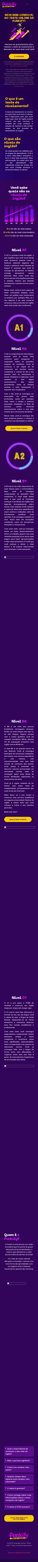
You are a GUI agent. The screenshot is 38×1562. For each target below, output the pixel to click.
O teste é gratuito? (16, 1488)
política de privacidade (19, 66)
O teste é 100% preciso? (18, 1507)
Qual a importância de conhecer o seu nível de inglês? (16, 1451)
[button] (27, 4)
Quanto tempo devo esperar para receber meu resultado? (17, 1479)
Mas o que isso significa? (18, 1460)
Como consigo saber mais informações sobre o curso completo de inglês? (18, 1497)
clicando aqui (18, 86)
